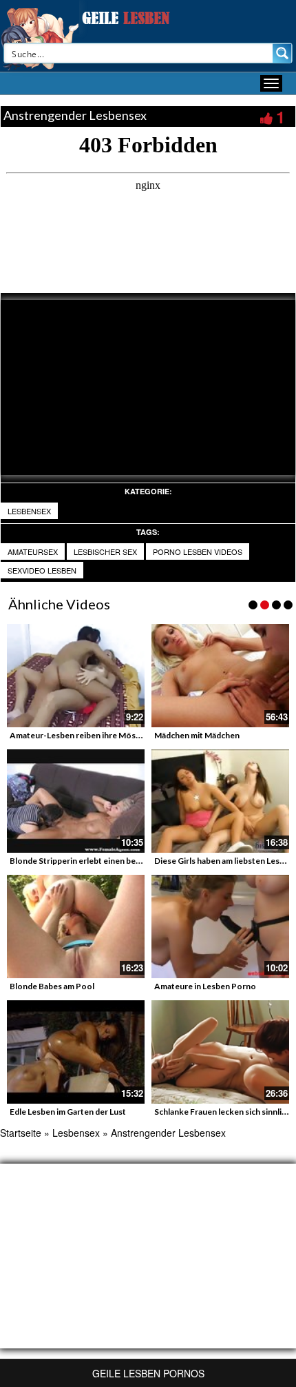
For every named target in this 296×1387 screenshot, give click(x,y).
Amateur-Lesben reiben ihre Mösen (77, 735)
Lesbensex (29, 510)
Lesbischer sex (105, 551)
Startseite (20, 1133)
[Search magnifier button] (282, 53)
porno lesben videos (197, 551)
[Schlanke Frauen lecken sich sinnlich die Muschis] (220, 1052)
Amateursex (33, 551)
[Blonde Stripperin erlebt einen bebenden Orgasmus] (76, 801)
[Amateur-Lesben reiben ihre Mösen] (76, 675)
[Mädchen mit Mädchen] (220, 675)
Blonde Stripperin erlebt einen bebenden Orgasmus (107, 861)
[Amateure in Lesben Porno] (220, 926)
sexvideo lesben (42, 570)
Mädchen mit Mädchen (197, 735)
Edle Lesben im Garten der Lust (68, 1111)
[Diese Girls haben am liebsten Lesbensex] (220, 801)
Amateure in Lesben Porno (205, 986)
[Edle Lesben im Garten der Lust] (76, 1052)
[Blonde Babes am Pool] (76, 926)
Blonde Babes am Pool (52, 986)
